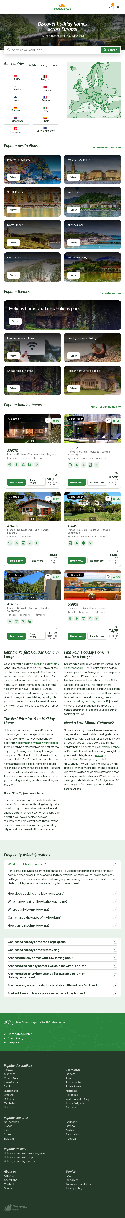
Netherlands (11, 1122)
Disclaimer (72, 1180)
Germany (104, 747)
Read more (33, 481)
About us (9, 1175)
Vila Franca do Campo (79, 1099)
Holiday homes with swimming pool (24, 1153)
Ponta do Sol (73, 1082)
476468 (89, 529)
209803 (86, 606)
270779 (31, 452)
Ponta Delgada (75, 1103)
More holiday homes (104, 406)
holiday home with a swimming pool (37, 742)
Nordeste (71, 1090)
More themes (108, 293)
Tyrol (7, 1086)
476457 (29, 607)
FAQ (68, 1175)
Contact (9, 1184)
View (13, 177)
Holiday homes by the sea (19, 1161)
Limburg (9, 1094)
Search (112, 49)
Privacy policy (74, 1188)
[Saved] (110, 7)
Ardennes (9, 1074)
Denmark (72, 751)
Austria (99, 755)
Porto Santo (73, 1086)
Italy (70, 668)
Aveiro (69, 1078)
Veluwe (8, 1069)
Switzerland (71, 759)
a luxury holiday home (46, 663)
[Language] (118, 7)
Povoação (72, 1094)
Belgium (9, 1138)
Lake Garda (11, 1082)
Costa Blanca (12, 1078)
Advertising (10, 1180)
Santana (71, 1107)
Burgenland (11, 1090)
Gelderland (10, 1103)
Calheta (70, 1074)
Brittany (9, 1099)
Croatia (70, 1126)
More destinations (105, 147)
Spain (79, 668)
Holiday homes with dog (18, 1157)
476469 (29, 529)
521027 (89, 451)
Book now (16, 482)
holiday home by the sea (90, 701)
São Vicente (73, 1069)
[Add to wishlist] (48, 420)
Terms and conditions (78, 1184)
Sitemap (9, 1188)
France (115, 747)
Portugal (71, 1138)
